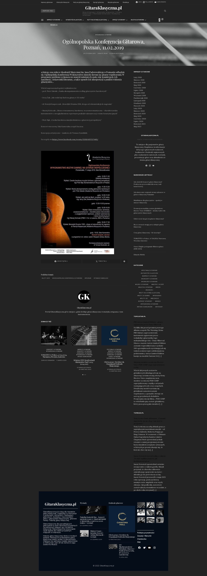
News (159, 287)
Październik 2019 (141, 98)
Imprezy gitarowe (47, 2)
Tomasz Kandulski (101, 278)
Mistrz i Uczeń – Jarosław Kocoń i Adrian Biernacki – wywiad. (97, 534)
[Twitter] (144, 548)
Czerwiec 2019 (140, 88)
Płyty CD (144, 298)
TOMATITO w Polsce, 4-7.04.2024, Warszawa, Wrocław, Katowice (54, 356)
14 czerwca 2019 (96, 539)
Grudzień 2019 (140, 103)
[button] (82, 374)
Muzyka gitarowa (113, 2)
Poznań (88, 278)
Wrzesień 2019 (140, 95)
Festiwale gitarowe (114, 349)
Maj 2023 (137, 126)
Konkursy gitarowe (84, 353)
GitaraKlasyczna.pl (103, 8)
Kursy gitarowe (115, 356)
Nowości (150, 290)
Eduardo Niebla (139, 255)
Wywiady (159, 307)
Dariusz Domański (48, 360)
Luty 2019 (138, 77)
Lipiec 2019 (138, 90)
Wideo (158, 301)
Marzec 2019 (139, 80)
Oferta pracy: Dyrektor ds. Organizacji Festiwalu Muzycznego (114, 364)
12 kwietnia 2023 (115, 371)
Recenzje (155, 298)
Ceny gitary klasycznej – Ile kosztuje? (147, 233)
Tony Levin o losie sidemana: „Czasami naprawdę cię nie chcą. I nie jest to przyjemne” (149, 421)
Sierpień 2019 (139, 93)
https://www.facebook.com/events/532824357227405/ (75, 139)
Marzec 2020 (139, 111)
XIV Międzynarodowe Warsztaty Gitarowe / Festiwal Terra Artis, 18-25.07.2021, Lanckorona (127, 550)
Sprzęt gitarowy (98, 2)
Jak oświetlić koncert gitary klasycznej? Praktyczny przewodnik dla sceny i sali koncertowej (148, 184)
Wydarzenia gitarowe (103, 35)
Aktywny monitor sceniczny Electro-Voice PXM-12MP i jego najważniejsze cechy (149, 364)
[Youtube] (149, 548)
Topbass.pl (139, 413)
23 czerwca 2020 (86, 525)
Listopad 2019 (139, 101)
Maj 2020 (137, 116)
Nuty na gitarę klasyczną (81, 2)
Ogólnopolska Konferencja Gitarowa (67, 278)
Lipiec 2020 (138, 121)
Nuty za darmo (144, 296)
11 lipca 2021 (123, 557)
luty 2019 (46, 278)
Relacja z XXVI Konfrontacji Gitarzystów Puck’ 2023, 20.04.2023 (84, 362)
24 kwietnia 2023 (85, 369)
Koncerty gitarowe (53, 349)
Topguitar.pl (140, 316)
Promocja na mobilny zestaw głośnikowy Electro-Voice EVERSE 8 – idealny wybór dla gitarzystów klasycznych (149, 210)
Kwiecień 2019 (139, 82)
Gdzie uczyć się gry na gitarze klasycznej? (149, 219)
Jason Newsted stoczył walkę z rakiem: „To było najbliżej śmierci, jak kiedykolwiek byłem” (150, 458)
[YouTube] (159, 21)
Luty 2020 (138, 108)
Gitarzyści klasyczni (62, 2)
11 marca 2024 (61, 360)
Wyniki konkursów (84, 356)
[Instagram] (162, 19)
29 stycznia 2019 (89, 53)
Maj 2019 (137, 85)
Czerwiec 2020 (140, 119)
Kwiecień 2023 (139, 124)
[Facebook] (159, 19)
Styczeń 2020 (139, 106)
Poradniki (157, 296)
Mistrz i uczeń (158, 284)
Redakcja (126, 2)
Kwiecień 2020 (140, 113)
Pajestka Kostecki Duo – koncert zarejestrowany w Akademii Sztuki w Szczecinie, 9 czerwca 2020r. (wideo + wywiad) (93, 520)
